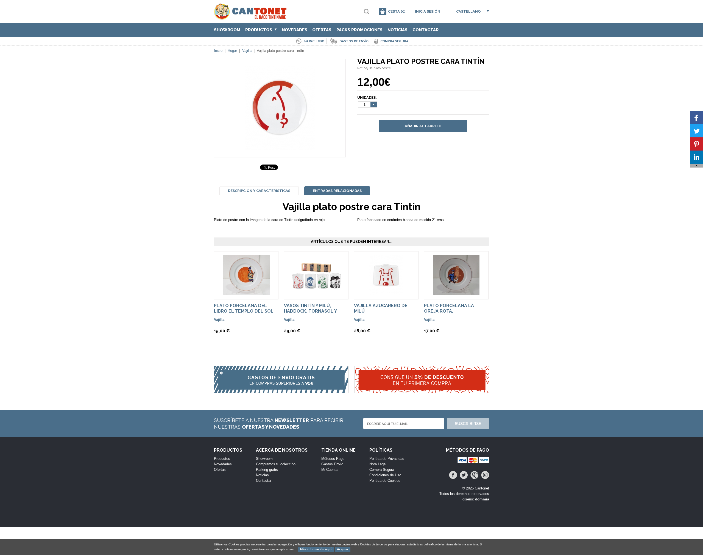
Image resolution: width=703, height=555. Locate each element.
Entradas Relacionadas (337, 191)
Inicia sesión (427, 11)
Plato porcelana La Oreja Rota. (449, 308)
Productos (259, 29)
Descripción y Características (259, 191)
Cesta (396, 11)
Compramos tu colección (275, 464)
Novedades (294, 29)
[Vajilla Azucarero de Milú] (386, 293)
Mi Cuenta (329, 470)
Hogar (232, 51)
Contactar (425, 29)
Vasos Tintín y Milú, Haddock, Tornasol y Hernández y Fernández (313, 311)
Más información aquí (315, 549)
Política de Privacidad (386, 459)
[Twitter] (464, 475)
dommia (482, 499)
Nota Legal (377, 464)
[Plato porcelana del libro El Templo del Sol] (246, 293)
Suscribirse (468, 423)
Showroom (227, 29)
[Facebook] (453, 475)
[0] (382, 11)
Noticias (397, 29)
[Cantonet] (251, 17)
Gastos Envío (332, 464)
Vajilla (247, 51)
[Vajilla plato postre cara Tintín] (280, 147)
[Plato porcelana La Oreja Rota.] (456, 293)
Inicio (218, 51)
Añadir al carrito (423, 126)
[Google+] (474, 475)
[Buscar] (366, 11)
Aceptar (342, 549)
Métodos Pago (332, 459)
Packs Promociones (359, 29)
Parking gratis (267, 470)
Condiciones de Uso (385, 475)
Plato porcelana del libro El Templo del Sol (244, 308)
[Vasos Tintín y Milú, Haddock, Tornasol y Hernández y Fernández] (316, 287)
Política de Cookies (384, 480)
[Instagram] (485, 475)
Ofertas (321, 29)
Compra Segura (381, 470)
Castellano (468, 11)
